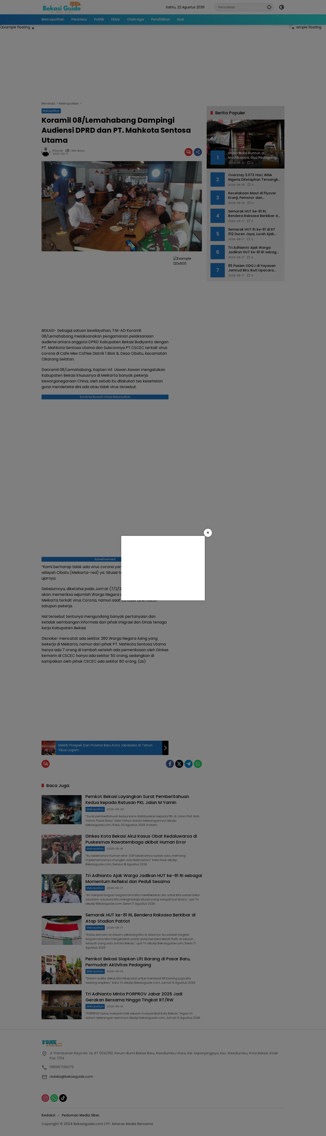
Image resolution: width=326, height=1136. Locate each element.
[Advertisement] (163, 568)
